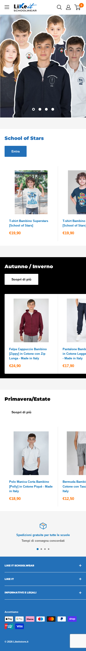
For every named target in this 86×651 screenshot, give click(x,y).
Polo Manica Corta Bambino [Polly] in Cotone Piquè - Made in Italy (31, 486)
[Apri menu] (7, 7)
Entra (15, 151)
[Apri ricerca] (59, 7)
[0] (77, 7)
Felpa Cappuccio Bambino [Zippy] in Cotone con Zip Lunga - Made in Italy (28, 353)
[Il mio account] (68, 7)
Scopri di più (21, 279)
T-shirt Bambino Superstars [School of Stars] (28, 223)
